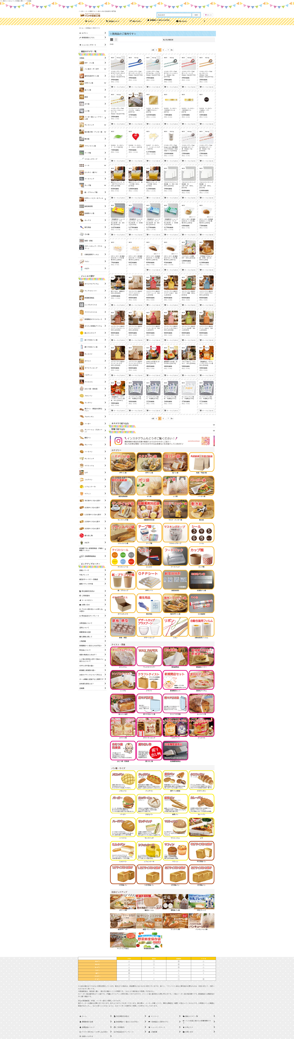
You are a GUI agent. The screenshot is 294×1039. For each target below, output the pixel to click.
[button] (204, 21)
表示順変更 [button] (169, 40)
